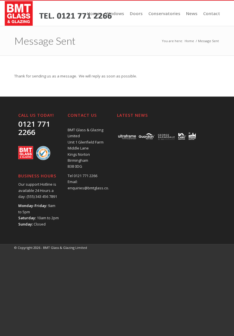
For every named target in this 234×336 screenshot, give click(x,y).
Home (189, 41)
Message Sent (45, 40)
